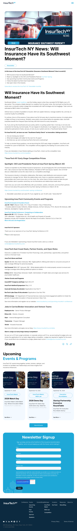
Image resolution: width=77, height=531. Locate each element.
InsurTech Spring (46, 77)
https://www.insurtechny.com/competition (18, 153)
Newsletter (10, 65)
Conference (24, 502)
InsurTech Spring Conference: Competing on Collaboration (24, 212)
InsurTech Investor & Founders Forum (17, 203)
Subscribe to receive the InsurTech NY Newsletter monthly (23, 86)
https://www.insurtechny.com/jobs (44, 328)
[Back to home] (9, 3)
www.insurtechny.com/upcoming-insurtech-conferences (54, 301)
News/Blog (63, 505)
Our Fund (54, 505)
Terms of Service (68, 521)
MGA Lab (47, 509)
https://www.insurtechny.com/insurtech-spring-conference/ (23, 190)
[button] (72, 3)
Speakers (31, 517)
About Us (70, 502)
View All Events (38, 425)
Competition (47, 512)
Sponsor (31, 514)
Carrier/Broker (41, 502)
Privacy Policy (55, 521)
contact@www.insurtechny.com (15, 244)
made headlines (21, 102)
